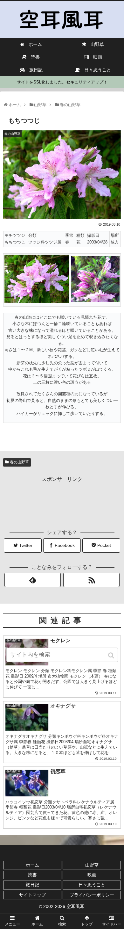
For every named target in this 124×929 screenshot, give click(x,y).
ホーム (32, 864)
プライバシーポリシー (92, 894)
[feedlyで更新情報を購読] (32, 580)
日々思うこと (92, 884)
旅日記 (32, 884)
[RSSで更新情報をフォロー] (91, 580)
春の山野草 (19, 462)
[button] (112, 655)
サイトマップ (32, 894)
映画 (91, 874)
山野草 (92, 864)
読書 (32, 874)
